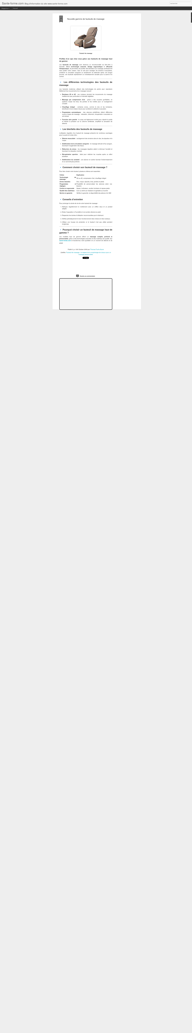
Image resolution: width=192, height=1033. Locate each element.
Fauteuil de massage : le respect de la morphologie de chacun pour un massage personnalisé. (88, 253)
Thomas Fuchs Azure (97, 249)
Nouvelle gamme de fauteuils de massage (85, 18)
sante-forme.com (65, 240)
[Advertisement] (123, 47)
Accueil (15, 8)
